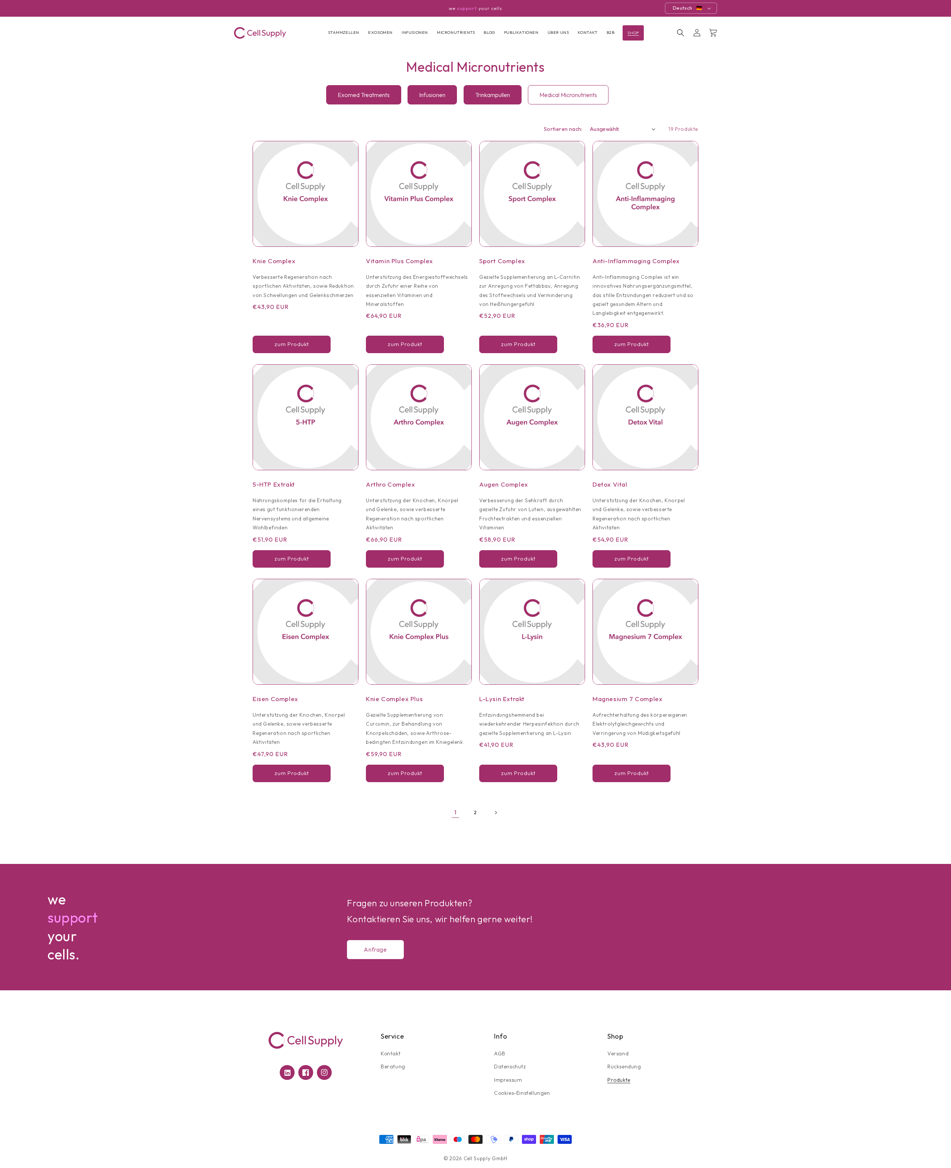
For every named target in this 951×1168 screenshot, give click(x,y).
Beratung (393, 1066)
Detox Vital (610, 484)
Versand (618, 1053)
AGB (500, 1053)
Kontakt (390, 1053)
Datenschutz (510, 1066)
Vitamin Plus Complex (399, 261)
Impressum (508, 1080)
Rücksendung (624, 1066)
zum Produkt (292, 344)
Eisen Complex (275, 699)
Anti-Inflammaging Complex (636, 261)
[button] (680, 33)
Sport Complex (502, 261)
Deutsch (682, 8)
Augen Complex (503, 484)
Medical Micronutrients (568, 95)
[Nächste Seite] (495, 812)
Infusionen (432, 95)
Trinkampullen (492, 95)
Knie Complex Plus (394, 699)
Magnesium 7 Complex (627, 699)
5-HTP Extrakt (274, 484)
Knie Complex (274, 261)
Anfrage (375, 949)
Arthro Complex (390, 484)
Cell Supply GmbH (485, 1158)
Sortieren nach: (563, 129)
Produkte (618, 1080)
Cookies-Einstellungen (522, 1093)
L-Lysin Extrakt (502, 699)
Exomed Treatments (364, 95)
